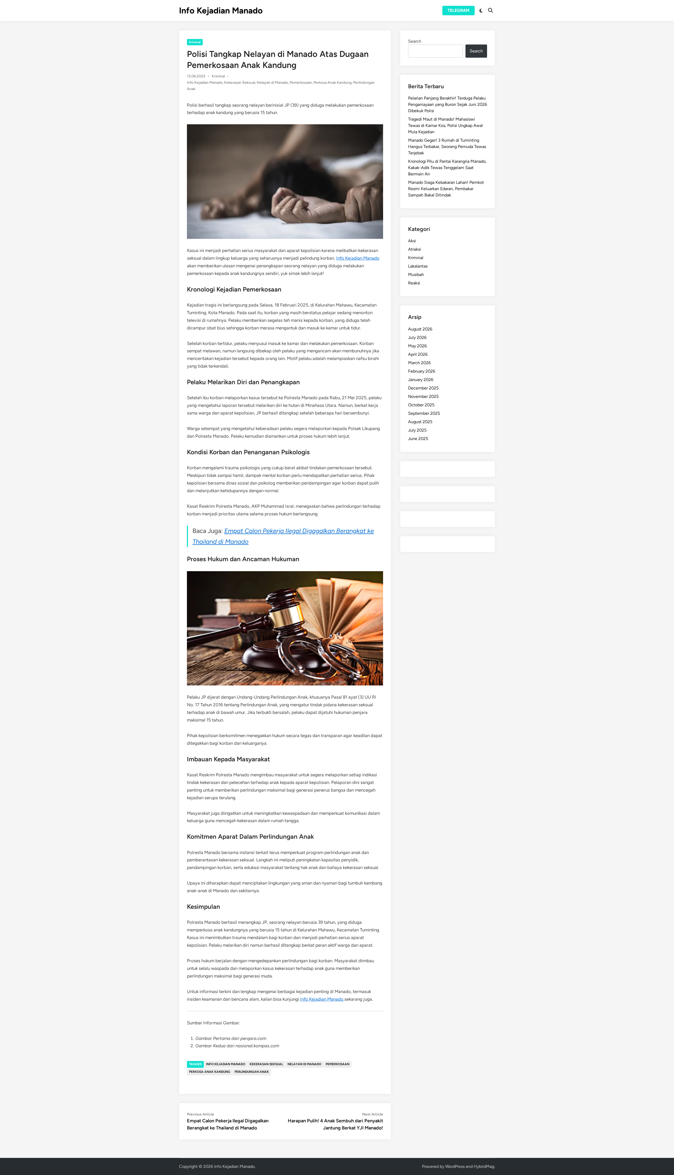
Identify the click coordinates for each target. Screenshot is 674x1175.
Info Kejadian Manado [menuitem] (357, 258)
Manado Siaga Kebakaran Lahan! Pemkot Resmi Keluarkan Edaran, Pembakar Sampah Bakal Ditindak (446, 189)
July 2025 (417, 430)
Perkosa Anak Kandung (332, 82)
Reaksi (414, 282)
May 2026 (417, 345)
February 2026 (421, 371)
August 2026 (420, 329)
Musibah (416, 274)
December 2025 (423, 388)
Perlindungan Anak (252, 1072)
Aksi (412, 240)
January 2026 (420, 379)
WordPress (455, 1166)
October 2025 (421, 404)
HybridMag (484, 1166)
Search (414, 41)
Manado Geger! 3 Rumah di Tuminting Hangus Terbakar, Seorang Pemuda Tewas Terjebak (447, 146)
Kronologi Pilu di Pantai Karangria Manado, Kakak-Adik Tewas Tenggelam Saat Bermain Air (447, 167)
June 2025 (418, 438)
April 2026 (418, 354)
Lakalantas (418, 266)
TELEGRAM (458, 10)
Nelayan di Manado (272, 82)
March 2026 (419, 362)
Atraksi (414, 249)
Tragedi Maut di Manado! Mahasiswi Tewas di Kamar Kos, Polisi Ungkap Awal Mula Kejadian (445, 125)
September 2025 (424, 413)
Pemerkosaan (301, 82)
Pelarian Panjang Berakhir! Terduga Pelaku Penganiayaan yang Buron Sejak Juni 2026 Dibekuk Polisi (447, 104)
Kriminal (195, 42)
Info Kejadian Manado (221, 11)
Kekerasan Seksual (239, 82)
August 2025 (420, 421)
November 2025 (423, 396)
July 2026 (417, 337)
